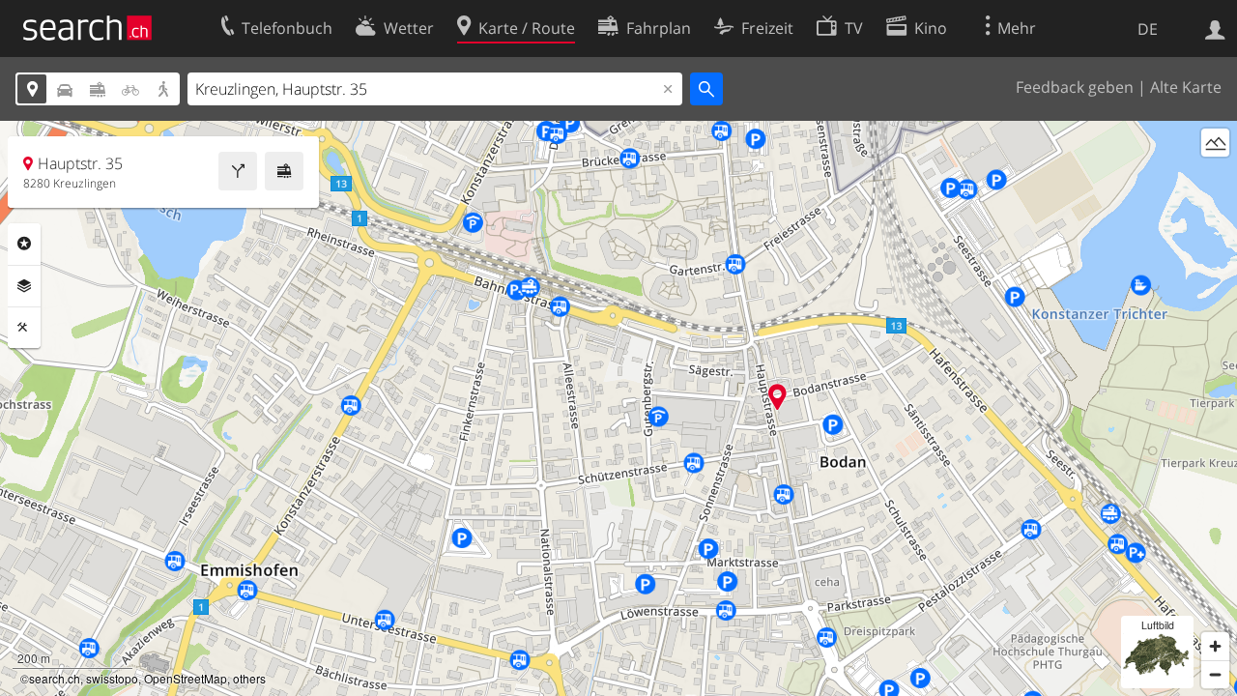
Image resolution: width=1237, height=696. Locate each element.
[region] (618, 408)
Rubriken (24, 243)
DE (1147, 29)
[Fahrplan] (284, 171)
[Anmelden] (1215, 28)
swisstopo (112, 678)
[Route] (237, 171)
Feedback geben (1075, 87)
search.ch (54, 678)
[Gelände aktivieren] (1215, 143)
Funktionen (24, 327)
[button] (777, 397)
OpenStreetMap (185, 678)
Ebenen (24, 286)
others (249, 678)
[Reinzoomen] (1215, 646)
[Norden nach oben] (1215, 178)
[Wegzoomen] (1215, 674)
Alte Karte (1186, 87)
